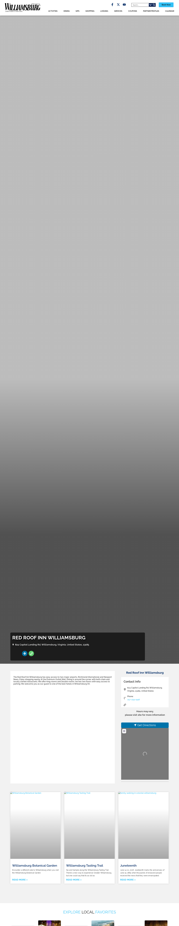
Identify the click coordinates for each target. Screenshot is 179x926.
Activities (52, 11)
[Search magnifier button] (154, 5)
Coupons (132, 11)
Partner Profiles (151, 11)
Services (118, 11)
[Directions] (24, 653)
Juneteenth (128, 865)
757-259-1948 (133, 699)
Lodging (104, 11)
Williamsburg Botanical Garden (34, 865)
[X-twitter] (118, 4)
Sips (77, 11)
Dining (67, 11)
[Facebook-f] (112, 4)
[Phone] (31, 653)
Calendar (169, 11)
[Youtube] (124, 4)
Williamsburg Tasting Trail (84, 865)
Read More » (20, 879)
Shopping (89, 11)
